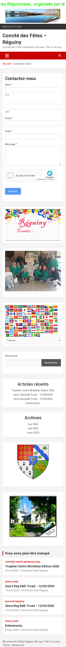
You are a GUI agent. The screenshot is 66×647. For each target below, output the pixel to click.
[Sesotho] (38, 327)
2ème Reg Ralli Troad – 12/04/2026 (33, 398)
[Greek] (38, 313)
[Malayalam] (11, 324)
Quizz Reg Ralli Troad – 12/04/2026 (33, 394)
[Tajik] (33, 331)
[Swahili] (25, 331)
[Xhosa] (25, 335)
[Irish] (38, 317)
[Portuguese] (7, 327)
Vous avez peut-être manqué (27, 553)
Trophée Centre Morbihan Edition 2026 (33, 390)
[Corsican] (25, 310)
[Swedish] (29, 331)
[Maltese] (16, 324)
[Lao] (29, 320)
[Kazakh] (7, 320)
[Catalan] (55, 306)
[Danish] (38, 310)
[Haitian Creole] (47, 313)
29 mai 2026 (11, 570)
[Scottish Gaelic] (29, 327)
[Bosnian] (47, 306)
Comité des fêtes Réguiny (34, 570)
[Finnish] (11, 313)
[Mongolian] (29, 324)
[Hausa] (51, 313)
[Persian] (51, 324)
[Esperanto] (51, 310)
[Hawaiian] (55, 313)
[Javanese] (51, 317)
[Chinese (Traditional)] (20, 310)
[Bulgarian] (51, 306)
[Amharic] (16, 306)
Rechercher (11, 355)
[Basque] (33, 306)
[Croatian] (29, 310)
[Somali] (11, 331)
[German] (33, 313)
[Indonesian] (33, 317)
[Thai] (47, 331)
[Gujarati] (42, 313)
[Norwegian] (42, 324)
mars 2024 (33, 432)
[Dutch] (42, 310)
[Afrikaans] (7, 306)
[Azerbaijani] (29, 306)
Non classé (11, 582)
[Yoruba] (33, 335)
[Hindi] (11, 317)
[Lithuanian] (42, 320)
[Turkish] (51, 331)
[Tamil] (38, 331)
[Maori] (20, 324)
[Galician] (25, 313)
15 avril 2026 (12, 610)
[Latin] (33, 320)
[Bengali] (42, 306)
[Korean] (16, 320)
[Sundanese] (20, 331)
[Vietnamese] (16, 335)
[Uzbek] (11, 335)
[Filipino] (7, 313)
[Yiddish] (29, 335)
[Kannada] (55, 317)
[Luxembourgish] (47, 320)
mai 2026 (33, 424)
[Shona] (42, 327)
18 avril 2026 (12, 590)
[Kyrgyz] (25, 320)
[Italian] (42, 317)
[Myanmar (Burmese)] (33, 324)
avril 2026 (33, 428)
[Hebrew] (7, 317)
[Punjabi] (11, 327)
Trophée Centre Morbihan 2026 (22, 562)
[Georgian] (29, 313)
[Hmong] (16, 317)
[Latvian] (38, 320)
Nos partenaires (14, 601)
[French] (16, 313)
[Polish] (55, 324)
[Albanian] (11, 306)
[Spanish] (16, 331)
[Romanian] (16, 327)
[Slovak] (55, 327)
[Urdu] (7, 335)
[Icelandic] (25, 317)
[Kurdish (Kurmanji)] (20, 320)
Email (9, 118)
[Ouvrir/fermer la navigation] (7, 55)
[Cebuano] (7, 310)
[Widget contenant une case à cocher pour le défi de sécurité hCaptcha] (30, 175)
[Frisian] (20, 313)
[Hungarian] (20, 317)
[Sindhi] (47, 327)
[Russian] (20, 327)
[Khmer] (11, 320)
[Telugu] (42, 331)
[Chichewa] (11, 310)
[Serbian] (33, 327)
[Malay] (7, 324)
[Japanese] (47, 317)
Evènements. (33, 403)
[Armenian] (25, 306)
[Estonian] (55, 310)
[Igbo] (29, 317)
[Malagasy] (55, 320)
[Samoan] (25, 327)
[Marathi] (25, 324)
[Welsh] (20, 335)
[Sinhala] (51, 327)
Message (11, 144)
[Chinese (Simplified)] (16, 310)
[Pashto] (47, 324)
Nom (8, 84)
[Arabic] (20, 306)
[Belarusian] (38, 306)
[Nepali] (38, 324)
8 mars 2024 (11, 630)
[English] (47, 310)
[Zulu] (38, 335)
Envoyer (13, 191)
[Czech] (33, 310)
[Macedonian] (51, 320)
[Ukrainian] (55, 331)
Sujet (9, 131)
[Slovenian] (7, 331)
